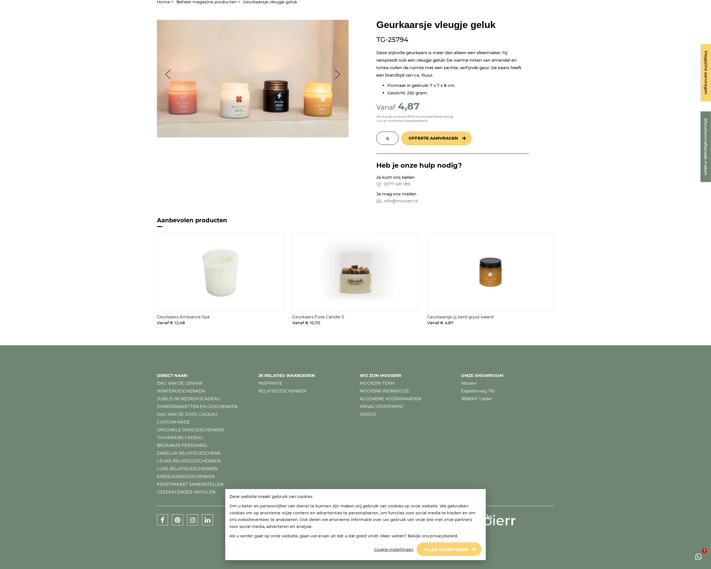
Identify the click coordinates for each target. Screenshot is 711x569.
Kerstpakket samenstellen (190, 484)
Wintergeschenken (181, 391)
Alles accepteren (446, 549)
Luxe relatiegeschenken (187, 468)
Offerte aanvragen (433, 138)
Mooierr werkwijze (384, 391)
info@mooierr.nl (400, 200)
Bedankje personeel (182, 445)
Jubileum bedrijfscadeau (188, 398)
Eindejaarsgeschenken (186, 476)
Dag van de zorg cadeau (187, 414)
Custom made (173, 422)
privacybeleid (443, 535)
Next (340, 74)
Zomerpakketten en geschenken (197, 406)
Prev (165, 74)
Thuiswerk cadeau (180, 437)
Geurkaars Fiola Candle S (318, 316)
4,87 (409, 106)
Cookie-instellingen (394, 549)
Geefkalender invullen (186, 492)
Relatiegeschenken (282, 391)
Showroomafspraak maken (706, 146)
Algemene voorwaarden (390, 398)
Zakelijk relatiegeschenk (189, 453)
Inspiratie (270, 383)
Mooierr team (377, 383)
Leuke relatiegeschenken (189, 461)
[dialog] (355, 524)
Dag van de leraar (179, 383)
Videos (368, 414)
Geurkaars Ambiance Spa (183, 316)
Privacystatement (382, 406)
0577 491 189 (396, 184)
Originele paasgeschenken (190, 429)
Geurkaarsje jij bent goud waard (460, 316)
